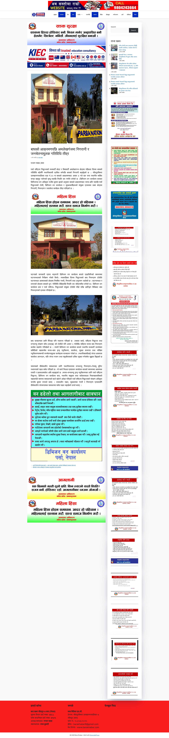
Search (113, 27)
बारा (73, 14)
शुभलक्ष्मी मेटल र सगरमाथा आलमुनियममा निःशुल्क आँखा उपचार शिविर (128, 57)
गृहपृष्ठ (55, 14)
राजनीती (88, 14)
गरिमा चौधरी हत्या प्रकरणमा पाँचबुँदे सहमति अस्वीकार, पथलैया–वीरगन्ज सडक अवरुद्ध (128, 48)
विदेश (101, 14)
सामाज (95, 14)
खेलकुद (108, 14)
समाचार (62, 14)
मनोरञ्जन (115, 14)
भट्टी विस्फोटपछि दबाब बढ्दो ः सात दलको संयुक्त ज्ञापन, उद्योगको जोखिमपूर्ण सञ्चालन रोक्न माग (54, 465)
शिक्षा (135, 14)
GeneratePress (94, 735)
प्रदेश (79, 14)
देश (68, 14)
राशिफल (129, 14)
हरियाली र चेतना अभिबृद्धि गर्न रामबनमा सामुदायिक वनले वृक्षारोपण (47, 467)
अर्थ (122, 14)
